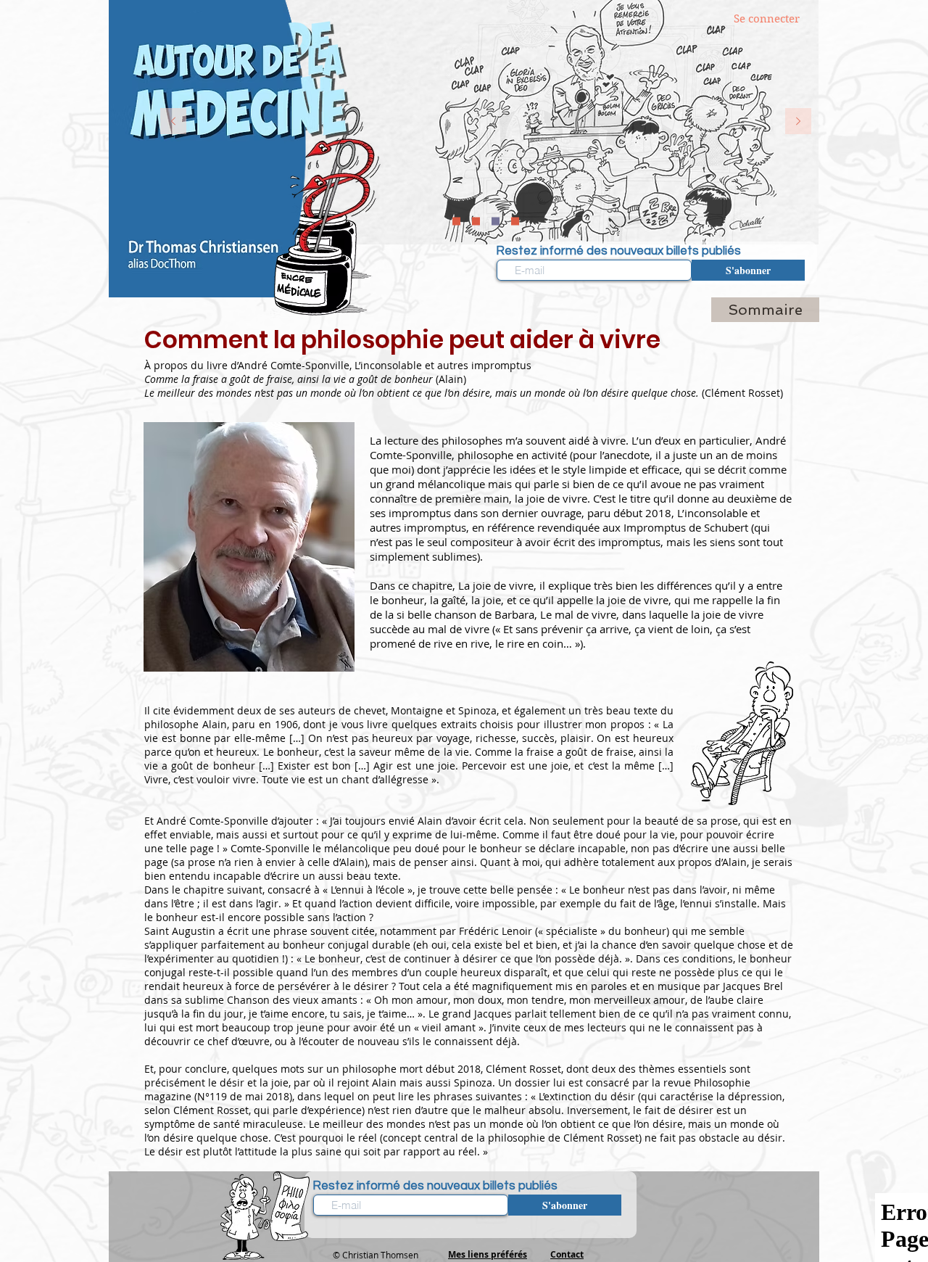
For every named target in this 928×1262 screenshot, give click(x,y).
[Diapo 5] (476, 222)
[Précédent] (173, 122)
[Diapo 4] (515, 222)
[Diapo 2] (456, 222)
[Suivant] (798, 122)
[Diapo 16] (496, 222)
